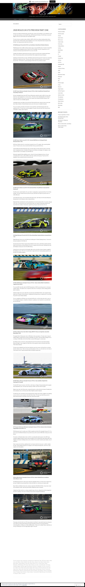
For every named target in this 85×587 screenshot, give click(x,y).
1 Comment (23, 573)
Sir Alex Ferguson (61, 90)
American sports (20, 560)
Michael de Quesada (42, 567)
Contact (31, 19)
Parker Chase (15, 569)
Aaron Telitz (39, 560)
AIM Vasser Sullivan (45, 560)
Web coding (60, 103)
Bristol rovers (60, 39)
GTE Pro (59, 62)
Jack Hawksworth (42, 564)
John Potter (48, 564)
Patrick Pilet (26, 569)
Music (59, 78)
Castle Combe (60, 41)
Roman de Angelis (34, 570)
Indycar (59, 66)
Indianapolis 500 (61, 64)
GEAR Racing (20, 564)
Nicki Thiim (48, 567)
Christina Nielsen (22, 563)
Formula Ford (60, 58)
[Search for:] (71, 19)
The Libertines (60, 97)
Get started (53, 1)
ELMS (59, 52)
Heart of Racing (31, 564)
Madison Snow (18, 567)
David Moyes (60, 50)
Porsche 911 (47, 569)
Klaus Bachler (29, 566)
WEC (59, 107)
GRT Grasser (25, 564)
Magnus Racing (24, 567)
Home (15, 19)
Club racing (60, 43)
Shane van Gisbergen (47, 570)
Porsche (43, 569)
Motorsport (25, 560)
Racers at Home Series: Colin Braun (64, 123)
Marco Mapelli (29, 567)
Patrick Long (21, 569)
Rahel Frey (22, 570)
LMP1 (59, 70)
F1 (58, 54)
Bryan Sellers (15, 563)
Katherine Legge (24, 566)
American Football (61, 31)
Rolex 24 (59, 86)
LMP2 (59, 72)
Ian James (37, 564)
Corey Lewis (27, 563)
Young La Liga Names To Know (63, 114)
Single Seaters (60, 88)
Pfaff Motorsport (39, 569)
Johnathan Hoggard (16, 566)
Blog (25, 19)
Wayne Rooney (61, 101)
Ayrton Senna (60, 37)
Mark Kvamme (35, 567)
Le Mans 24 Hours (61, 68)
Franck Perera (41, 563)
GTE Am (59, 60)
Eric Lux (36, 563)
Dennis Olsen (32, 563)
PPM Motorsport (16, 570)
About (20, 19)
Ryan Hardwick (40, 570)
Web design (60, 105)
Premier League (61, 82)
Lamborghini (39, 566)
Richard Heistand (27, 570)
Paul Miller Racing (32, 569)
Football (59, 56)
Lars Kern (44, 566)
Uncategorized (30, 560)
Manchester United (61, 74)
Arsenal (59, 35)
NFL (59, 80)
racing (59, 84)
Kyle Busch (35, 566)
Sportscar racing (61, 95)
